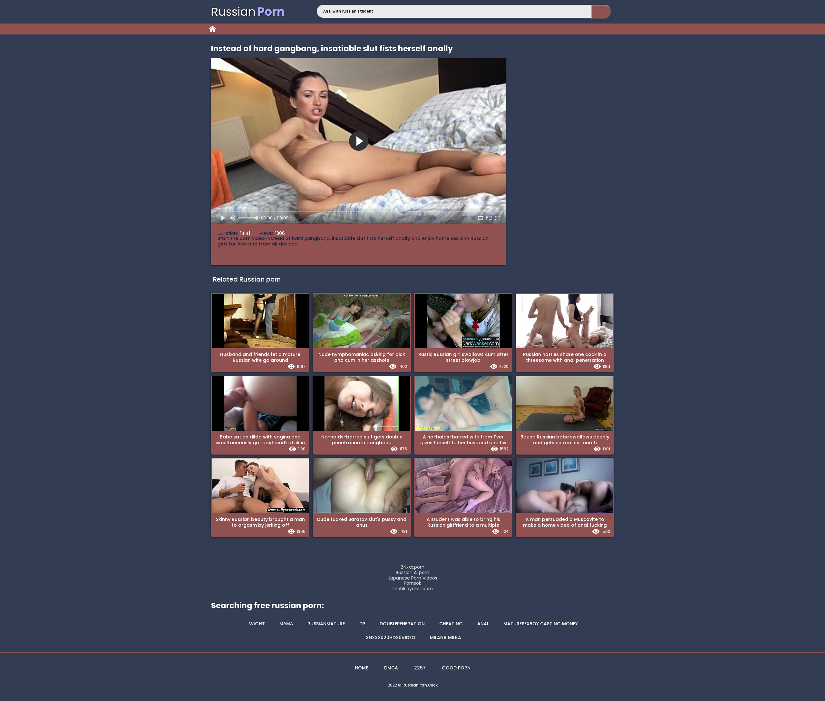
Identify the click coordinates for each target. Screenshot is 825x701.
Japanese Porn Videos (412, 578)
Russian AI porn (412, 572)
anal (483, 623)
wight (257, 623)
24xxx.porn (412, 567)
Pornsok (412, 583)
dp (362, 623)
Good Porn (456, 668)
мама (286, 623)
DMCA (391, 668)
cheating (451, 623)
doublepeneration (402, 623)
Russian (248, 12)
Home (212, 29)
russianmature (326, 623)
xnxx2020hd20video (390, 637)
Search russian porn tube (601, 12)
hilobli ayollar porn (413, 588)
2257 (420, 668)
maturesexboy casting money (540, 623)
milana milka (445, 637)
